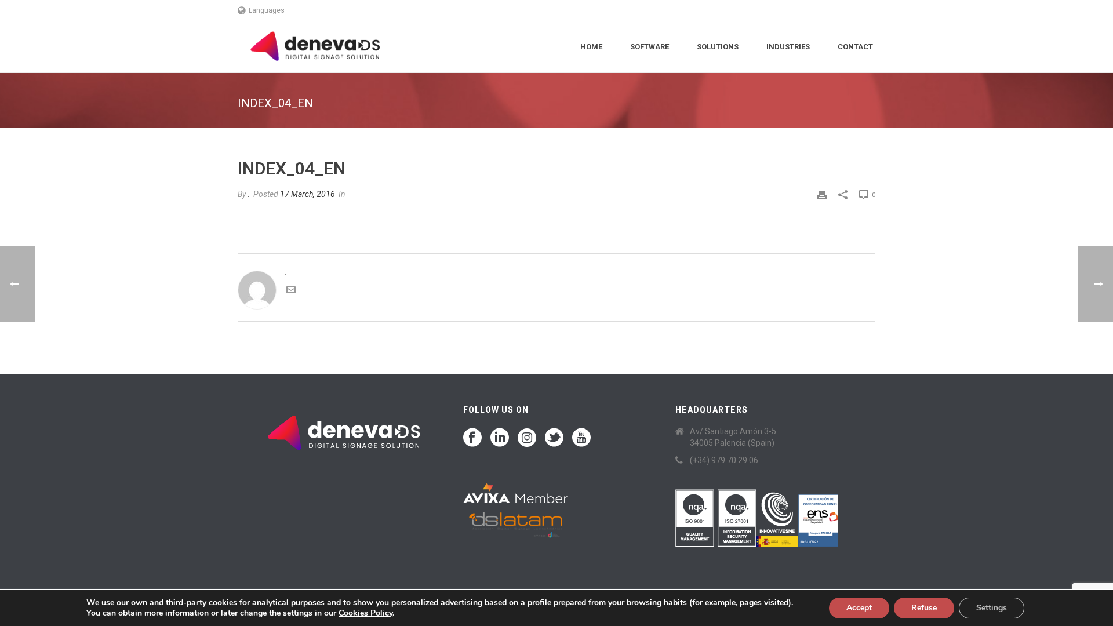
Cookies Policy (365, 612)
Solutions (718, 46)
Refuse (924, 607)
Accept (859, 607)
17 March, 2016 (307, 194)
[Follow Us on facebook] (472, 438)
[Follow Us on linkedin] (499, 438)
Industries (788, 46)
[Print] (822, 194)
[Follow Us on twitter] (554, 438)
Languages (267, 10)
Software (649, 46)
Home (591, 46)
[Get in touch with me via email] (291, 291)
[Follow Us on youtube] (581, 438)
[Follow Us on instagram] (527, 438)
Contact (855, 46)
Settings (991, 607)
